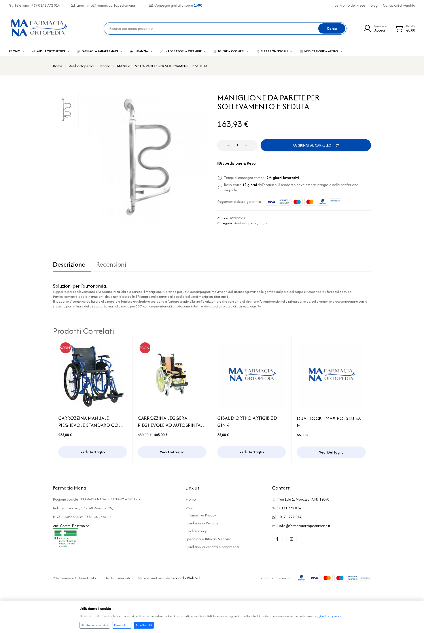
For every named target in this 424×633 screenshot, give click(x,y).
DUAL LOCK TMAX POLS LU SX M (329, 422)
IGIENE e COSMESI (231, 51)
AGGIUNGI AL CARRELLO (312, 145)
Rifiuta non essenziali (94, 625)
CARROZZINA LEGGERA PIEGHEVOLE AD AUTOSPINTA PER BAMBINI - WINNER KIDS (169, 421)
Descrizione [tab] (69, 265)
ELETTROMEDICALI (274, 51)
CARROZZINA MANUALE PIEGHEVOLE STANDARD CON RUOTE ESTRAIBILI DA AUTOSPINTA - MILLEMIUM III (90, 421)
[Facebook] (277, 539)
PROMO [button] (14, 51)
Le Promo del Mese (350, 5)
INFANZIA (141, 51)
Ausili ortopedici (81, 66)
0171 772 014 (290, 508)
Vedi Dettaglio (92, 452)
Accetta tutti (144, 625)
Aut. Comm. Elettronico (71, 525)
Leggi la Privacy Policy (327, 616)
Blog (374, 5)
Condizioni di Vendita (202, 523)
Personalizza (121, 625)
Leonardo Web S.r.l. (185, 578)
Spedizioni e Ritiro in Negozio (208, 539)
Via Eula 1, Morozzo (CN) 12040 (304, 499)
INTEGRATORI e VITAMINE (183, 51)
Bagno (105, 66)
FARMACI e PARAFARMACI (99, 51)
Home (57, 66)
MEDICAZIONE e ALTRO (321, 51)
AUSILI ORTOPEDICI (51, 51)
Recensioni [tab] (111, 265)
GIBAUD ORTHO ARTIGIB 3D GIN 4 (247, 421)
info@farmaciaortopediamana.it (304, 525)
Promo (191, 499)
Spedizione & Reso (239, 163)
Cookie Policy (196, 531)
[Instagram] (291, 539)
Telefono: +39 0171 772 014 (37, 5)
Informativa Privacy (201, 515)
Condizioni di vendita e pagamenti (212, 547)
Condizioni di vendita (399, 5)
